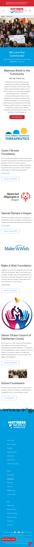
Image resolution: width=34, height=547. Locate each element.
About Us (9, 486)
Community (9, 16)
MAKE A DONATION (10, 179)
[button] (3, 11)
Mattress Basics (11, 509)
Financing (10, 448)
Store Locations (11, 444)
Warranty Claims (12, 517)
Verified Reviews (12, 452)
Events (9, 471)
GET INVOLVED (17, 117)
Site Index (10, 525)
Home (2, 16)
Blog (8, 501)
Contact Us (10, 521)
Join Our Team (11, 494)
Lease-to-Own (11, 459)
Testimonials (10, 456)
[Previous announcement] (3, 3)
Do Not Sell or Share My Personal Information (13, 535)
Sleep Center (10, 505)
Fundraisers (10, 475)
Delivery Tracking (12, 513)
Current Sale (10, 440)
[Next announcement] (31, 3)
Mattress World (11, 532)
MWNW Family (11, 490)
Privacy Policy (20, 534)
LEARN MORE (5, 173)
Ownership (10, 482)
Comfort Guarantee (12, 463)
